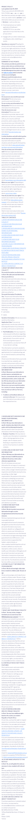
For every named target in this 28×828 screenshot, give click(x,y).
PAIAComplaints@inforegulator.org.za (14, 757)
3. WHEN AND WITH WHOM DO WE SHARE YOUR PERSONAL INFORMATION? (13, 231)
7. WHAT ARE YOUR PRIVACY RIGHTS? (14, 248)
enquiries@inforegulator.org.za (17, 753)
